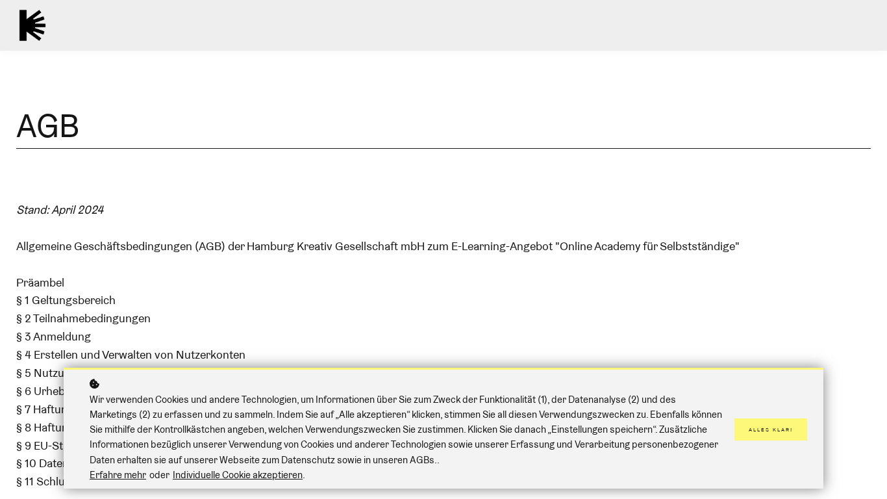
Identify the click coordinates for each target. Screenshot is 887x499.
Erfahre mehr (118, 474)
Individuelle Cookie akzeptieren (238, 474)
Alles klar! (771, 429)
